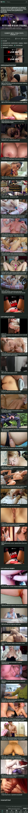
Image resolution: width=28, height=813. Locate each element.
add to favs (5, 47)
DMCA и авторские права (14, 808)
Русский (5, 40)
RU (3, 2)
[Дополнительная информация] (26, 81)
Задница (21, 43)
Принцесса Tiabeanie (8, 45)
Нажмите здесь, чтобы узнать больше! (14, 33)
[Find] (26, 2)
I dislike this (25, 38)
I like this (18, 38)
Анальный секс (6, 43)
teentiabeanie (19, 45)
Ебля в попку (14, 43)
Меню (24, 808)
